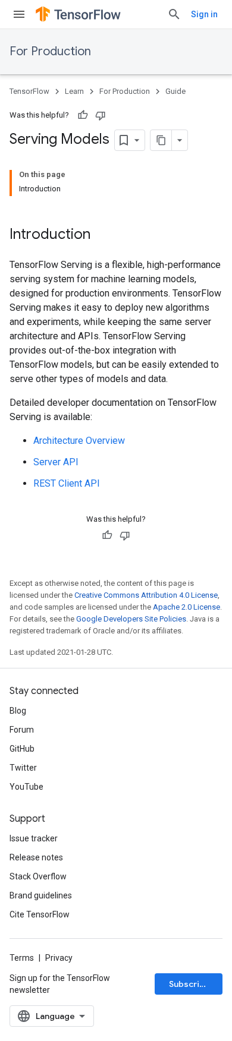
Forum (22, 729)
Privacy (59, 958)
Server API (56, 462)
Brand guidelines (41, 895)
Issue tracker (34, 838)
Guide (175, 91)
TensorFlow (29, 91)
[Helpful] (83, 115)
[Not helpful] (100, 115)
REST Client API (66, 483)
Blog (18, 710)
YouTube (26, 786)
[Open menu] (19, 14)
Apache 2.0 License (186, 606)
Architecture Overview (79, 440)
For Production (50, 51)
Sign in (204, 14)
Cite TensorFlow (40, 914)
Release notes (36, 857)
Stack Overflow (38, 876)
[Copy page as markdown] (161, 140)
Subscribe (189, 984)
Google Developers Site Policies (131, 618)
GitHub (22, 748)
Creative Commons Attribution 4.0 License (146, 595)
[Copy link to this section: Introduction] (102, 235)
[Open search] (174, 14)
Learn (74, 91)
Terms (22, 958)
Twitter (23, 767)
